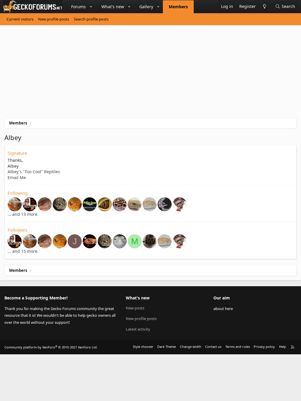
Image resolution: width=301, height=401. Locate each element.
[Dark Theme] (264, 6)
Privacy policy (264, 346)
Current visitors (20, 19)
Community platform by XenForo (51, 347)
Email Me (17, 177)
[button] (91, 6)
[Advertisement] (150, 74)
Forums (78, 6)
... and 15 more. (23, 251)
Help (282, 346)
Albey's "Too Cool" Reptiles (34, 171)
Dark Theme (166, 346)
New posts (135, 308)
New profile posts (53, 19)
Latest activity (138, 329)
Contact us (213, 346)
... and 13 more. (23, 214)
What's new (112, 6)
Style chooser (143, 346)
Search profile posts (91, 19)
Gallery (146, 6)
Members (178, 6)
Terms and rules (237, 346)
